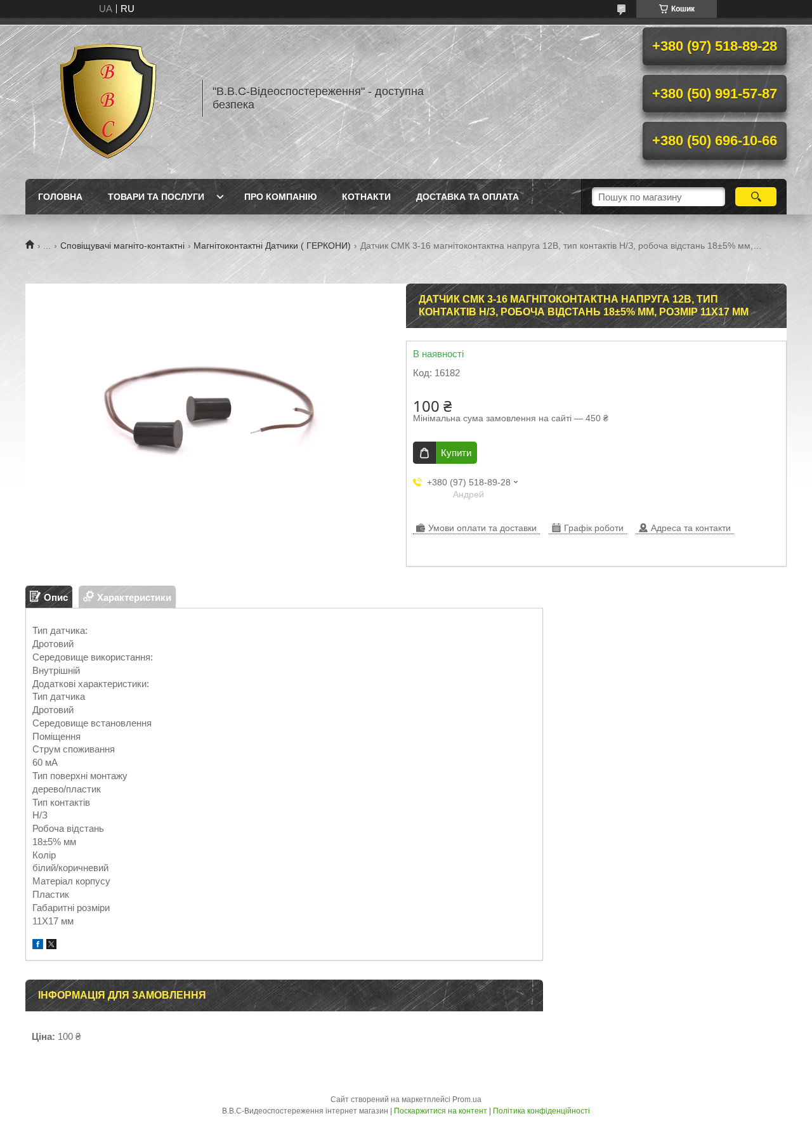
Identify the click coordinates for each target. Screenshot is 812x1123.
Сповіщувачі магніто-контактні (122, 245)
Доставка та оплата (467, 197)
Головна (60, 197)
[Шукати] (755, 196)
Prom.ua (466, 1099)
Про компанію (280, 197)
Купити (456, 452)
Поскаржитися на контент (440, 1111)
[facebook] (37, 945)
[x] (51, 945)
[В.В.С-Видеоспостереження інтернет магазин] (107, 98)
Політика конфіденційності (541, 1111)
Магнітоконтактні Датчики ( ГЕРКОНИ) (272, 245)
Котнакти (366, 197)
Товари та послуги (156, 197)
